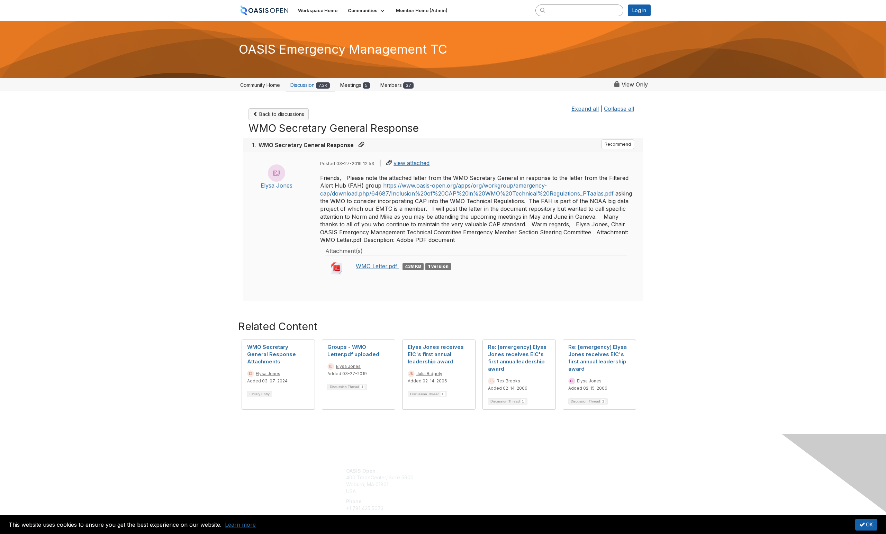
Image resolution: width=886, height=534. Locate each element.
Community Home (260, 85)
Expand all (585, 108)
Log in (639, 10)
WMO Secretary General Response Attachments (271, 354)
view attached (412, 163)
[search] (542, 10)
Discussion (308, 85)
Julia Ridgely (429, 373)
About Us (556, 471)
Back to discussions (281, 114)
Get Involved (460, 471)
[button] (367, 10)
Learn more (240, 524)
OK (869, 524)
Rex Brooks (508, 380)
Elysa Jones (276, 185)
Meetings (354, 85)
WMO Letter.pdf (377, 266)
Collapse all (619, 108)
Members (395, 85)
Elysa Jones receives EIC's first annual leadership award (436, 354)
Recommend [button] (618, 144)
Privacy (554, 477)
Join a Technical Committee (477, 491)
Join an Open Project (470, 481)
